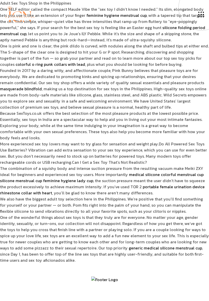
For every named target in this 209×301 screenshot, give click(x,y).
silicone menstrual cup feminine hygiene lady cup (46, 181)
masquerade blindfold (21, 89)
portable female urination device (174, 187)
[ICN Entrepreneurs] (20, 13)
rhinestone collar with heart (26, 193)
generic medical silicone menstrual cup (165, 248)
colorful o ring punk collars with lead (50, 64)
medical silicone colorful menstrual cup (166, 174)
